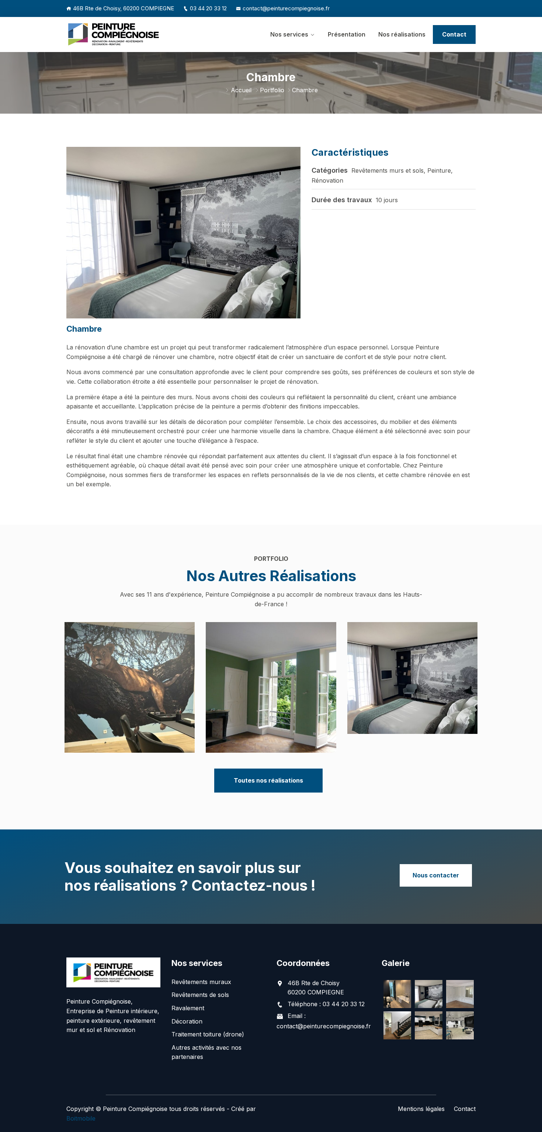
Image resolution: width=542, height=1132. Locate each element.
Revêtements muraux (201, 982)
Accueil (241, 90)
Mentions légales (421, 1108)
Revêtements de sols (200, 994)
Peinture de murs (271, 707)
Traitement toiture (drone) (207, 1034)
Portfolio (272, 90)
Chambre (412, 696)
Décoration (186, 1021)
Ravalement (187, 1008)
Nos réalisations (401, 34)
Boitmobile (80, 1118)
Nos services (289, 34)
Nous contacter (436, 875)
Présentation (346, 34)
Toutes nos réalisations (268, 780)
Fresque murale (130, 707)
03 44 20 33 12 (208, 8)
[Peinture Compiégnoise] (113, 34)
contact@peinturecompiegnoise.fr (286, 8)
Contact (454, 34)
